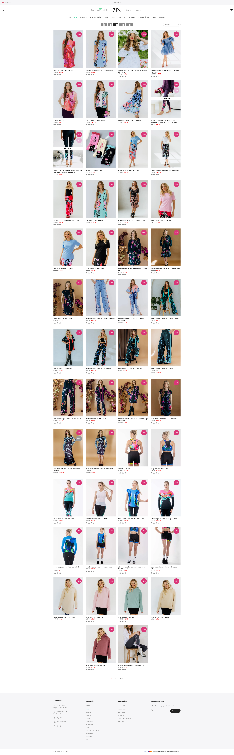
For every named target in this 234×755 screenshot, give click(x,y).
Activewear (89, 734)
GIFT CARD (89, 737)
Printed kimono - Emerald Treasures (130, 369)
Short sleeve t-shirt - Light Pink (161, 220)
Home (106, 17)
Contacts (138, 10)
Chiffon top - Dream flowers (95, 120)
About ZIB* (121, 706)
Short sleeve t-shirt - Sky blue (63, 269)
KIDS (125, 17)
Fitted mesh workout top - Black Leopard (99, 567)
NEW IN (154, 17)
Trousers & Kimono (143, 17)
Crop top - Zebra (124, 469)
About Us (128, 10)
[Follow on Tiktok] (60, 726)
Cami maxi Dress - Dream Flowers (129, 120)
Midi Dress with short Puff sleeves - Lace (131, 220)
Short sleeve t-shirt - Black (95, 269)
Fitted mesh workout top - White (97, 519)
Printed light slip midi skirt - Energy (129, 170)
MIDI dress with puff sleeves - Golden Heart (165, 269)
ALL (87, 740)
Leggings (132, 17)
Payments (121, 712)
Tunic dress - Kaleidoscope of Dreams (164, 419)
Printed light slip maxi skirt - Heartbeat (66, 220)
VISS (70, 17)
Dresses (88, 712)
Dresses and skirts (95, 17)
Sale (99, 10)
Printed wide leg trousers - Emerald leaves (165, 319)
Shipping (105, 10)
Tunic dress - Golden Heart (62, 319)
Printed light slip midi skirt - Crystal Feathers (165, 170)
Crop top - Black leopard (159, 469)
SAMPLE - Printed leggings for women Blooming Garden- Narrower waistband (164, 121)
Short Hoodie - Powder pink (95, 617)
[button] (6, 2)
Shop (92, 10)
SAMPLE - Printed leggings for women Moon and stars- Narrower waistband (67, 171)
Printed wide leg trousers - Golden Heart (67, 419)
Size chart (121, 709)
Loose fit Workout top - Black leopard (131, 519)
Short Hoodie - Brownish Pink (95, 665)
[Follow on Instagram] (57, 726)
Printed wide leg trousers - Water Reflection (100, 319)
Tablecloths (89, 721)
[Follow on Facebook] (54, 726)
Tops (119, 17)
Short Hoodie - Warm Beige (160, 617)
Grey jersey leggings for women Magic (131, 665)
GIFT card (162, 17)
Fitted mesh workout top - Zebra (64, 519)
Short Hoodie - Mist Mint (126, 617)
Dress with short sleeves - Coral (64, 70)
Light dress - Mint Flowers (94, 220)
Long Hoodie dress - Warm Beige (64, 617)
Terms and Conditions (125, 718)
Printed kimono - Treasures (62, 369)
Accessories (83, 17)
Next (121, 678)
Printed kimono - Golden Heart (96, 419)
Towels (113, 17)
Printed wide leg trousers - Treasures (98, 369)
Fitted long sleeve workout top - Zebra (164, 519)
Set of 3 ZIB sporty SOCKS (94, 170)
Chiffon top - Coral (59, 120)
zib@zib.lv (59, 718)
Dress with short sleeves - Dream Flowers (100, 70)
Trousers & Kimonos (92, 730)
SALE (75, 17)
